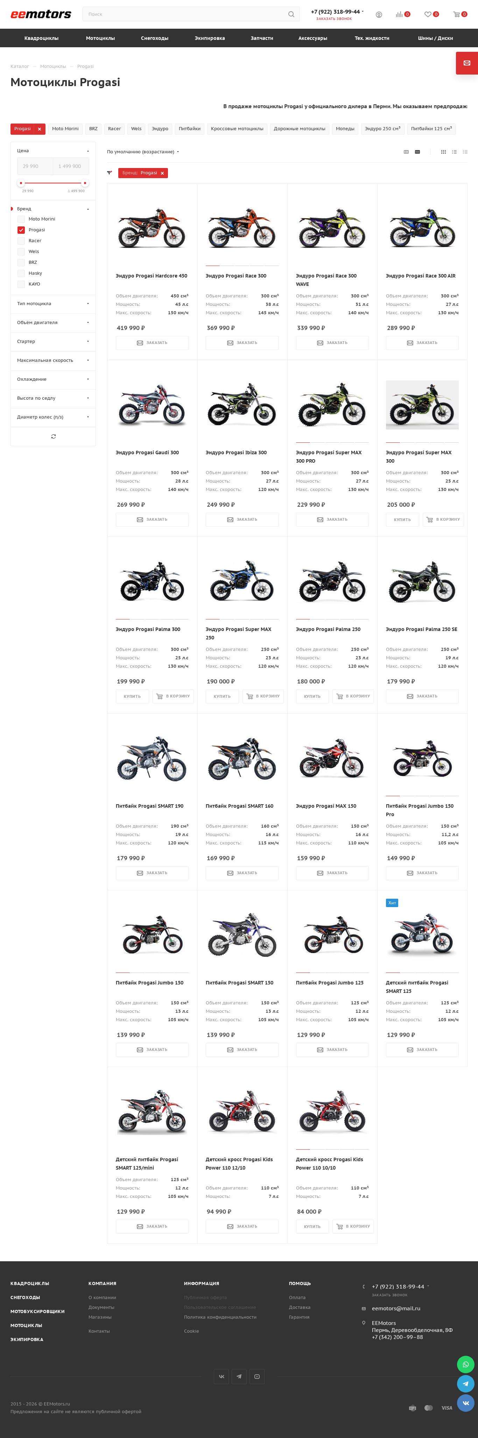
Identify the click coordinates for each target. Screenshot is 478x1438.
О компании (102, 1297)
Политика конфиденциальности (220, 1317)
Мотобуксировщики (37, 1311)
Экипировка (27, 1339)
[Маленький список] (406, 151)
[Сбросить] (53, 436)
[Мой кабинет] (379, 15)
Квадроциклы (29, 1283)
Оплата (297, 1297)
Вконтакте (221, 1376)
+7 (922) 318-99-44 (335, 11)
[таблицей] (465, 151)
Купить (402, 519)
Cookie (191, 1331)
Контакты (99, 1331)
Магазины (100, 1317)
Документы (101, 1307)
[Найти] (291, 14)
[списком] (454, 151)
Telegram (239, 1376)
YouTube (257, 1376)
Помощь (300, 1283)
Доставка (300, 1307)
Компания (102, 1283)
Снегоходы (25, 1297)
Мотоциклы (26, 1325)
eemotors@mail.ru (396, 1308)
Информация (201, 1283)
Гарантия (299, 1317)
